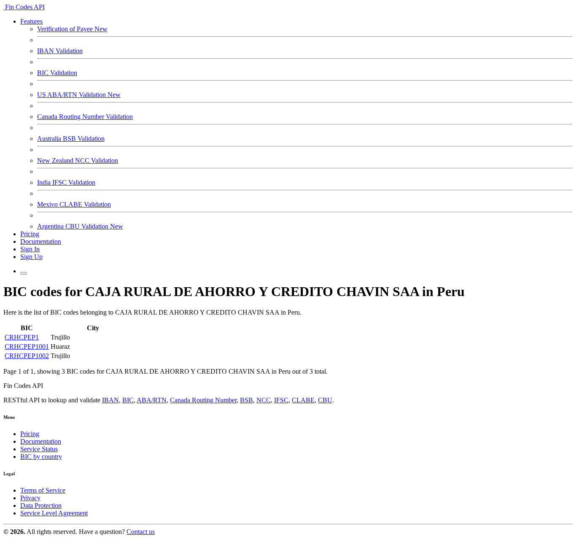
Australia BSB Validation (71, 138)
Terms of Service (42, 490)
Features (31, 21)
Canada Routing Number (203, 400)
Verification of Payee (72, 28)
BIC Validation (57, 72)
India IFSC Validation (66, 182)
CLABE (303, 400)
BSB (246, 400)
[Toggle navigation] (23, 273)
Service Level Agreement (54, 513)
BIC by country (41, 456)
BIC (128, 400)
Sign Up (31, 256)
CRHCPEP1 (22, 337)
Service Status (39, 449)
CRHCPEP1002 (27, 355)
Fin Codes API (24, 7)
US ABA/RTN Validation (79, 94)
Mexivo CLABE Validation (74, 204)
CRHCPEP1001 (27, 346)
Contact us (141, 531)
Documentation (40, 241)
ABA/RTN (152, 400)
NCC (263, 400)
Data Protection (41, 505)
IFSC (281, 400)
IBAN (110, 400)
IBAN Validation (60, 50)
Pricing (29, 233)
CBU (325, 400)
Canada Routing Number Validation (85, 116)
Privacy (30, 497)
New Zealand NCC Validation (77, 160)
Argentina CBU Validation (80, 226)
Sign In (30, 249)
